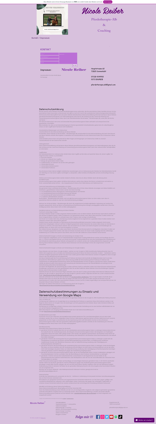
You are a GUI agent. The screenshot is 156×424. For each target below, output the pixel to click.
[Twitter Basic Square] (107, 417)
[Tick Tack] (120, 417)
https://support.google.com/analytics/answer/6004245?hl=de (57, 285)
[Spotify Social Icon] (116, 417)
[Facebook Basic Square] (98, 417)
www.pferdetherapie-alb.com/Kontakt (85, 393)
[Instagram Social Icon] (102, 417)
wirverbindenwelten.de (70, 398)
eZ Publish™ (64, 398)
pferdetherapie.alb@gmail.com (103, 84)
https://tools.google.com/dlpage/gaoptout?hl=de (57, 275)
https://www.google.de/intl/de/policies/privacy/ (57, 311)
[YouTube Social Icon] (111, 417)
